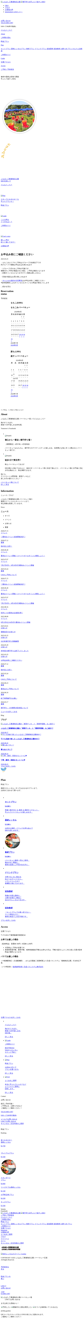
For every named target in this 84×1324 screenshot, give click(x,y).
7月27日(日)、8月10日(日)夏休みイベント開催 (17, 565)
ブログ (7, 7)
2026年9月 (14, 345)
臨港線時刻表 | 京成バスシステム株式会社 (28, 967)
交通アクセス (6, 1228)
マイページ (5, 1239)
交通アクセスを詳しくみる (10, 1017)
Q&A (7, 5)
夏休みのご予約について (10, 689)
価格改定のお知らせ (8, 632)
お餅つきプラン (67, 49)
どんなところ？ (6, 1217)
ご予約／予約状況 (7, 69)
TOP (2, 1292)
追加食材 (57, 49)
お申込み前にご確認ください (11, 660)
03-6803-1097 (7, 23)
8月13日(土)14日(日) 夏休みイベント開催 (15, 622)
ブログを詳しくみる (8, 766)
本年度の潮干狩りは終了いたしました (15, 651)
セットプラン (6, 49)
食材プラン (30, 49)
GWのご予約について (9, 575)
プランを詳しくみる (8, 920)
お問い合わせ (6, 21)
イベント (4, 533)
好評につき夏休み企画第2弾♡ (12, 613)
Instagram (4, 1230)
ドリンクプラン (41, 49)
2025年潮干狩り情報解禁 (10, 641)
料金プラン (5, 1222)
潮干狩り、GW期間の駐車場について (14, 708)
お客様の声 (9, 10)
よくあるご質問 (6, 1234)
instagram (14, 12)
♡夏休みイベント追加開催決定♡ (13, 537)
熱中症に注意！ (6, 546)
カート (3, 1241)
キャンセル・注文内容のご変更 (12, 1123)
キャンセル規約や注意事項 (12, 280)
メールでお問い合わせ (9, 1119)
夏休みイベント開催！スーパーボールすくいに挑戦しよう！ (23, 556)
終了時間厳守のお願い (9, 698)
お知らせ (4, 628)
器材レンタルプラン (18, 49)
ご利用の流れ (6, 37)
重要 (2, 542)
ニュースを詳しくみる (9, 712)
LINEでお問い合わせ (8, 1121)
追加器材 (50, 49)
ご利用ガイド (6, 1226)
